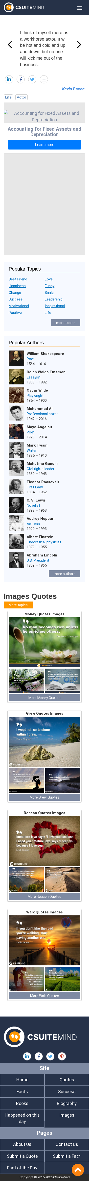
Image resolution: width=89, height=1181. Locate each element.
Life (8, 97)
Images (66, 1115)
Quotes (67, 1079)
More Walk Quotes (44, 996)
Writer (32, 450)
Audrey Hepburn (41, 518)
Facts (22, 1091)
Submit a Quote (22, 1156)
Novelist (33, 505)
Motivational (19, 306)
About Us (22, 1144)
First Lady (35, 487)
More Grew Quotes (44, 797)
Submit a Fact (67, 1156)
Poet (31, 359)
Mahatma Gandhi (42, 463)
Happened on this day (22, 1118)
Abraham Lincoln (42, 555)
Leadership (54, 299)
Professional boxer (42, 414)
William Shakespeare (45, 354)
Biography (67, 1103)
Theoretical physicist (44, 542)
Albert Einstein (40, 537)
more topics (65, 323)
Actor (21, 97)
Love (49, 279)
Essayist (34, 377)
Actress (33, 524)
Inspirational (55, 306)
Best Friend (18, 279)
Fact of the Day (22, 1167)
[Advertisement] (44, 203)
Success (16, 299)
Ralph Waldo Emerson (46, 372)
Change (15, 292)
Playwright (35, 395)
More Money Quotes (44, 698)
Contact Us (67, 1144)
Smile (49, 292)
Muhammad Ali (40, 408)
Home (22, 1079)
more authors (64, 574)
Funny (49, 286)
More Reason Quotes (44, 897)
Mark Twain (37, 445)
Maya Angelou (39, 427)
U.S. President (38, 560)
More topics (18, 605)
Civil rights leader (40, 469)
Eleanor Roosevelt (43, 482)
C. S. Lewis (36, 500)
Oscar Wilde (37, 390)
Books (22, 1103)
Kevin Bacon (73, 88)
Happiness (17, 286)
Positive (15, 312)
